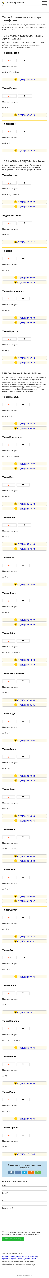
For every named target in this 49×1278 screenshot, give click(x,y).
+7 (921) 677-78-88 (26, 150)
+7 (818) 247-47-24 (26, 114)
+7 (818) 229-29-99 (26, 277)
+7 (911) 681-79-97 (26, 900)
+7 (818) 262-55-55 (26, 322)
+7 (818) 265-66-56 (26, 1083)
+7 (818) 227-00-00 (26, 317)
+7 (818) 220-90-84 (26, 976)
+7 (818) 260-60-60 (26, 79)
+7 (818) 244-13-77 (26, 1012)
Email (5, 1193)
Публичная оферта (9, 1258)
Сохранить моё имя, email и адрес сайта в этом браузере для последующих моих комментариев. (21, 1233)
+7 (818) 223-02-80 (26, 775)
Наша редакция (24, 1258)
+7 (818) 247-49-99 (26, 463)
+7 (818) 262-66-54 (26, 700)
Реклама (34, 1258)
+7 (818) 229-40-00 (26, 659)
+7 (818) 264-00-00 (26, 856)
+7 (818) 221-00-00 (26, 815)
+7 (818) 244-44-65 (26, 584)
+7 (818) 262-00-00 (26, 619)
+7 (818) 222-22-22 (26, 242)
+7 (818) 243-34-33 (26, 423)
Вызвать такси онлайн (24, 1276)
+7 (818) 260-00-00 (26, 206)
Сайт (4, 1200)
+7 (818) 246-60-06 (26, 1047)
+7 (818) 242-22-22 (26, 201)
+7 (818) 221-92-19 (26, 357)
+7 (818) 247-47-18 (26, 664)
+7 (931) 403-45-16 (26, 282)
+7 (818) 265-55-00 (26, 503)
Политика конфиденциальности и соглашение (19, 1256)
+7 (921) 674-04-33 (26, 428)
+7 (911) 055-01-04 (26, 543)
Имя (4, 1185)
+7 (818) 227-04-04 (26, 1118)
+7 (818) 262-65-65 (26, 704)
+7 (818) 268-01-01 (26, 941)
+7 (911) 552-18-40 (26, 362)
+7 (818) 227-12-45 (26, 1154)
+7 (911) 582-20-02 (26, 740)
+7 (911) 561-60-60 (26, 468)
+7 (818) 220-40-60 (26, 508)
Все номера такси (15, 2)
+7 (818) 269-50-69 (26, 860)
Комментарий (7, 1208)
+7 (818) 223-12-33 (26, 780)
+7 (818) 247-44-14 (26, 936)
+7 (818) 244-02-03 (26, 548)
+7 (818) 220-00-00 (26, 896)
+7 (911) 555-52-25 (26, 624)
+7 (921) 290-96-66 (26, 820)
